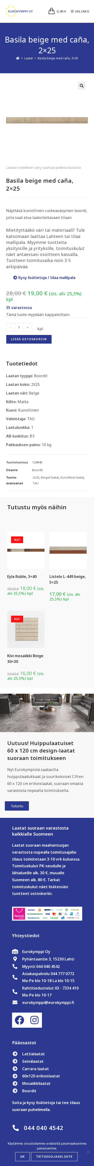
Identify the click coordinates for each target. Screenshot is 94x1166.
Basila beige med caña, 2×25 (58, 58)
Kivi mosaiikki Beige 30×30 (25, 658)
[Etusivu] (18, 58)
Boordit (37, 470)
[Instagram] (34, 1020)
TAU (36, 483)
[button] (82, 86)
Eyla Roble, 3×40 (22, 576)
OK (22, 1156)
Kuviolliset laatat (72, 477)
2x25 (36, 477)
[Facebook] (19, 1020)
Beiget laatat (50, 477)
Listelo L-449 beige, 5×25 (67, 579)
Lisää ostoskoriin (29, 339)
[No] (88, 1151)
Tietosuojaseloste (54, 1156)
